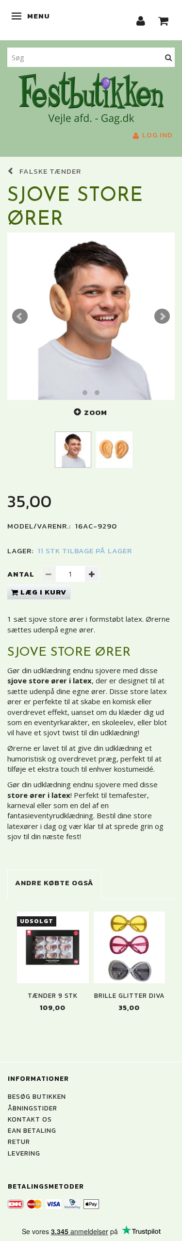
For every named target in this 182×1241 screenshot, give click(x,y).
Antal (21, 573)
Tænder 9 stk (53, 995)
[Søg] (168, 57)
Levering (24, 1153)
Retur (19, 1141)
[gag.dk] (91, 97)
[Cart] (163, 20)
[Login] (141, 20)
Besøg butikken (37, 1096)
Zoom (95, 412)
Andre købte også (54, 882)
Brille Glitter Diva (129, 995)
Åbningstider (32, 1108)
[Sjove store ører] (91, 316)
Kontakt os (30, 1119)
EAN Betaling (32, 1130)
